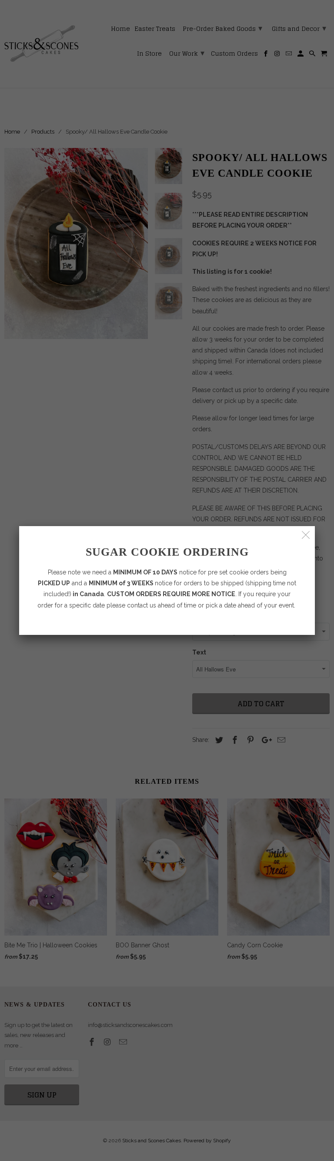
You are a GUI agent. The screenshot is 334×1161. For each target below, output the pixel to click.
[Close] (306, 535)
